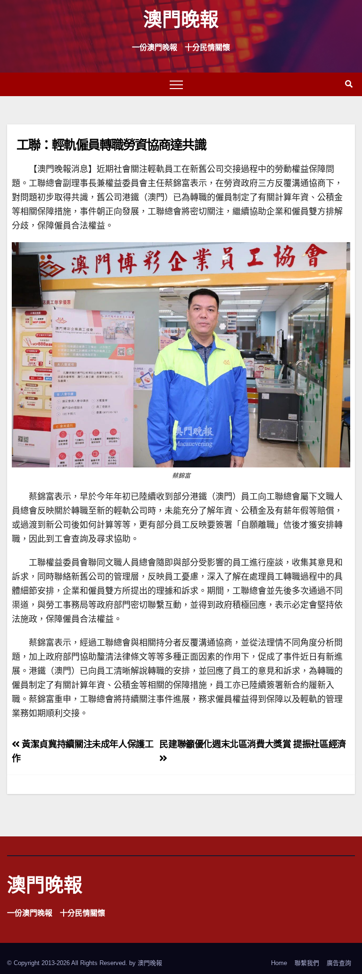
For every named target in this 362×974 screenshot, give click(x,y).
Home (279, 962)
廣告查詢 (339, 962)
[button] (349, 84)
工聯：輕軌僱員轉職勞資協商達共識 (111, 144)
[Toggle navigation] (176, 84)
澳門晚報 (181, 19)
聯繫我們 (307, 962)
